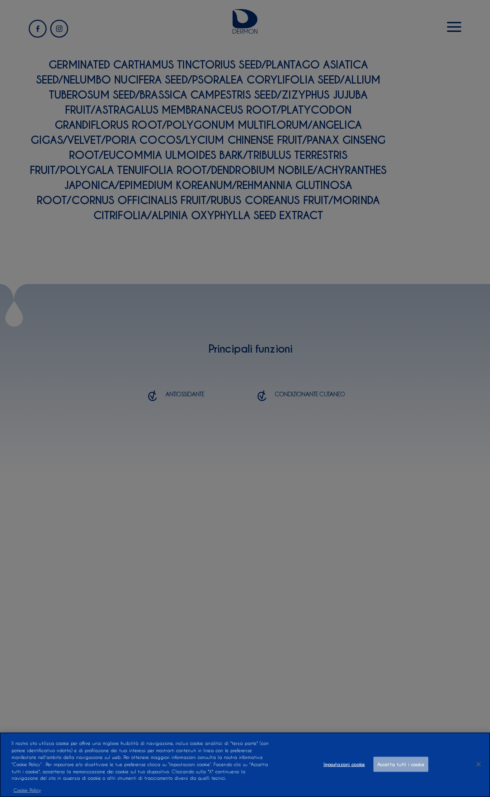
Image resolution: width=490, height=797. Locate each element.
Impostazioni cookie (344, 764)
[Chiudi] (478, 764)
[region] (245, 764)
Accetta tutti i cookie (400, 764)
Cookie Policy (27, 789)
